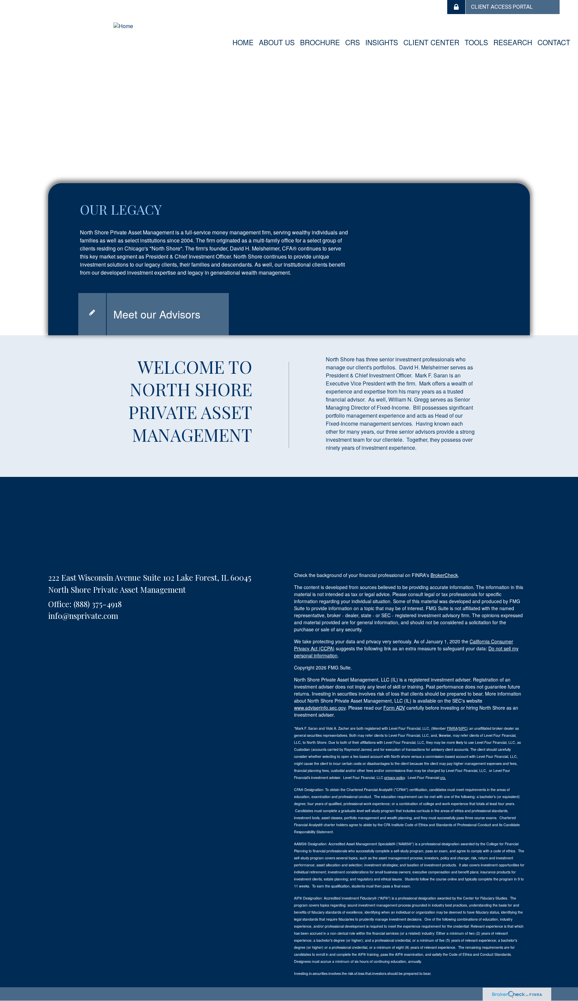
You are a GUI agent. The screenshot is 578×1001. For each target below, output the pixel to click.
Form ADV (394, 707)
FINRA (452, 728)
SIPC (463, 728)
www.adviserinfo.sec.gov (320, 707)
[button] (276, 42)
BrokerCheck (444, 575)
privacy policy (394, 777)
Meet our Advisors (156, 313)
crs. (443, 777)
